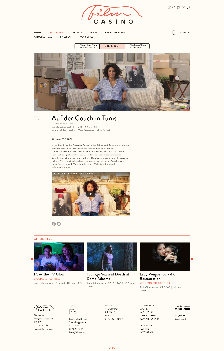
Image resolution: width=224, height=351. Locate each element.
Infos (93, 32)
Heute (37, 32)
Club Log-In (147, 305)
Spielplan (66, 36)
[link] (178, 7)
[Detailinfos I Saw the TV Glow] (59, 256)
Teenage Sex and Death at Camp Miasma (108, 276)
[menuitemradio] (87, 46)
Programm (56, 32)
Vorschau (86, 36)
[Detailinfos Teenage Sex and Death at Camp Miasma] (112, 256)
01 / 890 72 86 (76, 329)
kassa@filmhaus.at (77, 332)
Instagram (146, 332)
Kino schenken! (115, 32)
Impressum (146, 312)
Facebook (146, 325)
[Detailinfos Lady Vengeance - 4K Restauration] (165, 256)
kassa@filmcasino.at (43, 328)
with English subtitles (155, 283)
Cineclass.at (180, 319)
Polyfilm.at (180, 315)
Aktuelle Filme (43, 36)
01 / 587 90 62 (183, 32)
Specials (76, 32)
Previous (32, 259)
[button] (169, 7)
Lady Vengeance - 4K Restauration (157, 276)
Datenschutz (148, 315)
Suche (144, 309)
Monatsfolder (149, 319)
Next (192, 259)
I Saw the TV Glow (49, 274)
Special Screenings (47, 279)
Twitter (144, 329)
